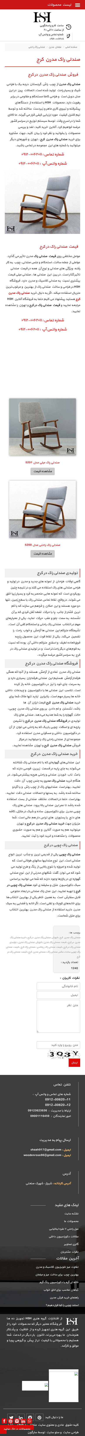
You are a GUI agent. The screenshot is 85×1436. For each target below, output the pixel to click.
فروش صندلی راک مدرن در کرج (42, 937)
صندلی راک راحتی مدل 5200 (42, 545)
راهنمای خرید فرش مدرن (64, 1297)
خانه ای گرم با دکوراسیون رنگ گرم (58, 1282)
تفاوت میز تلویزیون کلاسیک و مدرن (57, 1267)
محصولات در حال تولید (16, 1429)
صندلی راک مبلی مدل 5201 (43, 462)
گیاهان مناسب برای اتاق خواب (60, 1290)
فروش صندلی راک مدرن (30, 942)
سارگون (32, 1432)
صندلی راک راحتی (36, 47)
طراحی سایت (69, 1432)
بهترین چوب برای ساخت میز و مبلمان (56, 1275)
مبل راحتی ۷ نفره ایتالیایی (63, 1229)
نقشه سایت (71, 1214)
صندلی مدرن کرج (36, 952)
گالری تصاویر (71, 1244)
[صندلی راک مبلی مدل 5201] (42, 426)
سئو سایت (52, 1432)
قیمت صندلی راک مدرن (54, 942)
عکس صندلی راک (55, 952)
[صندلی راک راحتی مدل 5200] (42, 509)
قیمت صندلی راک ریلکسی (49, 947)
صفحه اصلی (71, 47)
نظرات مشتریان (69, 1252)
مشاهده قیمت (42, 471)
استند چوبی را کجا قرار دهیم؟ (62, 1305)
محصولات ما (71, 1221)
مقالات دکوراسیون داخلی (63, 1236)
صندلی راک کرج (27, 947)
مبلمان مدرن (55, 47)
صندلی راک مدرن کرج (70, 937)
